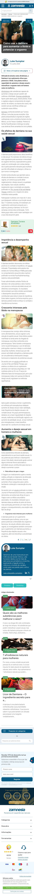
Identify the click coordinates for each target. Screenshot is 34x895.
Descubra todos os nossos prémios (17, 802)
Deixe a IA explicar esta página (17, 71)
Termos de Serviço (13, 784)
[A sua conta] (30, 5)
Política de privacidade (25, 876)
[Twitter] (29, 573)
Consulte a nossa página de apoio (23, 858)
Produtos (7, 585)
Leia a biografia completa (12, 573)
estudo (30, 266)
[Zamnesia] (16, 5)
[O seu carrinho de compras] (32, 5)
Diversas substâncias (23, 96)
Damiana (4, 112)
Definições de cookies (17, 891)
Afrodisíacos (5, 91)
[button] (5, 62)
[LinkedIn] (26, 572)
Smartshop (20, 585)
